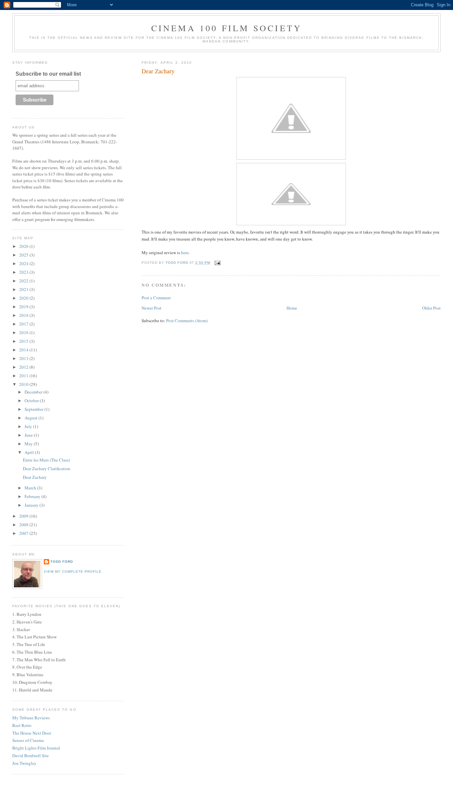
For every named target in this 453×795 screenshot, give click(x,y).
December (34, 392)
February (33, 496)
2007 (24, 533)
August (31, 418)
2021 (24, 289)
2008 (24, 525)
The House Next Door (31, 733)
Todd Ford (61, 561)
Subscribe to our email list (48, 74)
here (185, 252)
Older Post (431, 308)
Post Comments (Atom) (187, 321)
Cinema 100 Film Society (226, 28)
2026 (24, 246)
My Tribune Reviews (31, 718)
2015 (24, 341)
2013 (24, 358)
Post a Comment (156, 298)
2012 (24, 367)
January (32, 505)
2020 (24, 298)
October (32, 400)
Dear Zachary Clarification (46, 468)
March (31, 488)
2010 (24, 384)
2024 (24, 263)
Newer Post (152, 308)
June (29, 435)
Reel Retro (22, 725)
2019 (24, 307)
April (30, 452)
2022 (24, 281)
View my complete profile (72, 571)
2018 (24, 315)
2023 (24, 272)
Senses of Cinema (28, 740)
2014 (24, 350)
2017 (24, 324)
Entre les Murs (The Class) (46, 460)
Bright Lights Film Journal (36, 748)
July (29, 426)
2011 (24, 376)
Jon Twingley (24, 763)
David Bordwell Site (30, 756)
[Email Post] (217, 262)
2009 (24, 516)
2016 (24, 332)
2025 (24, 255)
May (29, 444)
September (34, 409)
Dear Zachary (35, 477)
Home (292, 308)
